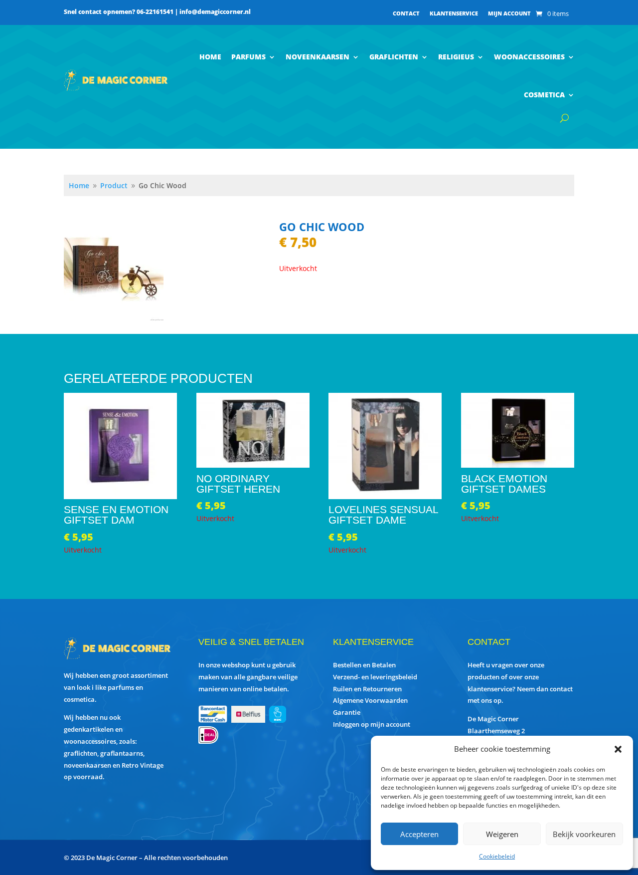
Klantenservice (454, 13)
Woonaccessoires (529, 56)
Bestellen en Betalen (364, 664)
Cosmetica (544, 94)
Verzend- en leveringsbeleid (375, 676)
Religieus (456, 56)
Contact (406, 13)
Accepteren (419, 834)
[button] (618, 749)
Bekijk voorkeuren (584, 834)
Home (210, 56)
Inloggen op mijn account (371, 724)
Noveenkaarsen (317, 56)
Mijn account (509, 13)
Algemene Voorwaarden (370, 700)
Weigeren (502, 834)
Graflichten (393, 56)
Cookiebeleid (497, 856)
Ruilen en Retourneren (367, 688)
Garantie (346, 712)
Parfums (248, 56)
